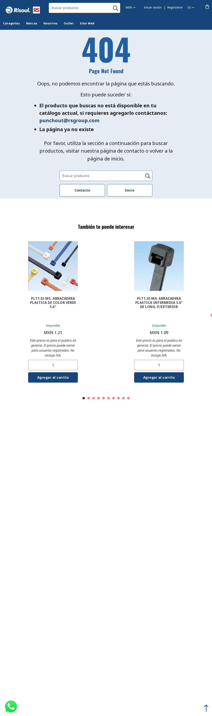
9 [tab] (123, 398)
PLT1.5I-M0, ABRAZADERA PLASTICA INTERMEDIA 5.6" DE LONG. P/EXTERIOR (159, 302)
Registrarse (174, 7)
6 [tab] (108, 398)
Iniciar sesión (152, 7)
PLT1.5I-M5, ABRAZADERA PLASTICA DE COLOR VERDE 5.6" (53, 302)
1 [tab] (83, 398)
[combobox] (84, 8)
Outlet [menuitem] (69, 23)
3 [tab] (93, 398)
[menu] (52, 24)
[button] (130, 7)
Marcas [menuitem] (31, 23)
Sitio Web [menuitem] (87, 23)
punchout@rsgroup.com (69, 120)
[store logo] (24, 10)
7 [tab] (113, 398)
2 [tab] (88, 398)
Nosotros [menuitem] (50, 23)
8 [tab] (118, 398)
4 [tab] (98, 398)
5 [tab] (103, 398)
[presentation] (11, 23)
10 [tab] (128, 398)
